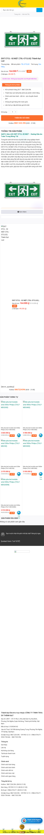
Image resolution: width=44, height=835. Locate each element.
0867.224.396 (20, 123)
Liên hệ (3, 747)
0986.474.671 (12, 790)
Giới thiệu (4, 745)
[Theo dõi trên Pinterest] (17, 528)
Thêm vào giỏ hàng (22, 118)
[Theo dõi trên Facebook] (3, 528)
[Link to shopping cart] (19, 435)
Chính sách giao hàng (8, 776)
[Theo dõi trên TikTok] (6, 528)
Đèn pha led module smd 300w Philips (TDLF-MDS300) (10, 428)
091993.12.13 (13, 787)
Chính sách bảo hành (8, 767)
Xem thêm (22, 212)
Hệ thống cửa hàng (7, 750)
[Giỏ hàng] (40, 4)
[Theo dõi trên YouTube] (21, 528)
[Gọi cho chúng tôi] (13, 528)
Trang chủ (17, 14)
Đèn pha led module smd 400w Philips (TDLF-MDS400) (32, 428)
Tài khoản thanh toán (8, 753)
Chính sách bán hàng (8, 764)
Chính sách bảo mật (7, 773)
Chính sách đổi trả (7, 770)
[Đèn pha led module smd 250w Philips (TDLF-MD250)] (11, 451)
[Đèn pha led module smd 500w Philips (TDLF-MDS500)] (33, 451)
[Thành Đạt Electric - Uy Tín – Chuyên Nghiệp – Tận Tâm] (22, 3)
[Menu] (3, 3)
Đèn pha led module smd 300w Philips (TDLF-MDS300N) (10, 506)
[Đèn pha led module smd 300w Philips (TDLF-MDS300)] (11, 413)
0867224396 (20, 389)
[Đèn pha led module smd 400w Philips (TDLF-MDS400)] (33, 413)
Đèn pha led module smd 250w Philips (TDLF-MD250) (10, 467)
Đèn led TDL (26, 14)
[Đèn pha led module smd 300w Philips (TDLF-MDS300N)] (11, 490)
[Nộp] (39, 10)
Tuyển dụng (5, 756)
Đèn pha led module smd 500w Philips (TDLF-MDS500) (32, 467)
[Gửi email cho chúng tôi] (10, 528)
